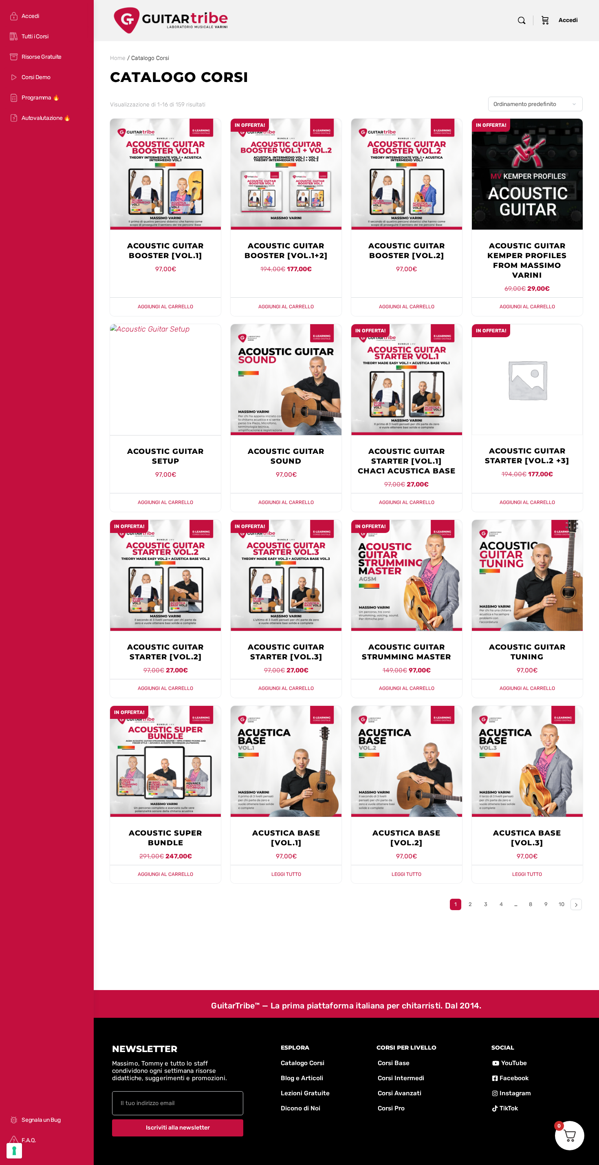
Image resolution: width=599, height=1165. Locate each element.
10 (561, 904)
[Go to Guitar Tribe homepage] (171, 19)
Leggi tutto (286, 874)
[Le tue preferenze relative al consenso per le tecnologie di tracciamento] (14, 1150)
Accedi (568, 20)
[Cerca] (521, 20)
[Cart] (545, 20)
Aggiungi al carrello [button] (165, 306)
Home (118, 58)
